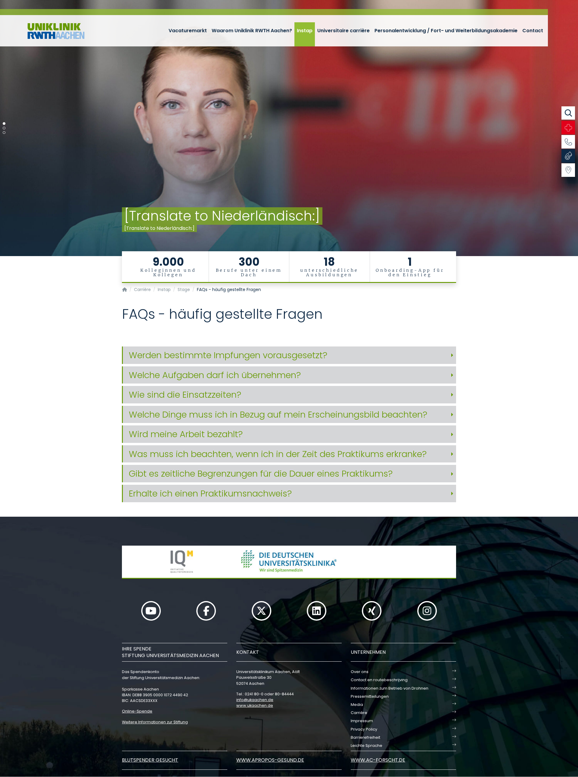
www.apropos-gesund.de (270, 760)
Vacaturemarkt (188, 30)
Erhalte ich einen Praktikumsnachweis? (210, 493)
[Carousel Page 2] (4, 128)
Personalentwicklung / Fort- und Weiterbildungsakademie (445, 30)
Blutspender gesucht (150, 760)
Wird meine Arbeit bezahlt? (186, 434)
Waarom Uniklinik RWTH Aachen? (252, 30)
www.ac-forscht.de (378, 760)
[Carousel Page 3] (4, 132)
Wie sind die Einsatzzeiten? (185, 395)
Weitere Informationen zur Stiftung (155, 722)
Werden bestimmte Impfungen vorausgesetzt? (228, 355)
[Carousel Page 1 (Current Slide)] (4, 123)
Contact (532, 30)
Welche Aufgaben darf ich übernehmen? (215, 375)
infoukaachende (254, 699)
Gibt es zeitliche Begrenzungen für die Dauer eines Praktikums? (261, 474)
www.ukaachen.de (254, 705)
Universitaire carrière (343, 30)
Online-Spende (137, 711)
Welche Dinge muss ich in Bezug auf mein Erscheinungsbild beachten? (278, 415)
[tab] (289, 355)
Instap (304, 30)
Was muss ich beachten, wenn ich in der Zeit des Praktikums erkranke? (278, 454)
